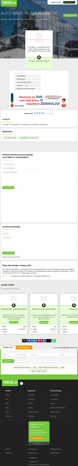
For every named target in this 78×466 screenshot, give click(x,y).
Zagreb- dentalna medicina (22, 367)
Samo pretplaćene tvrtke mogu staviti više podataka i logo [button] (39, 40)
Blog (44, 2)
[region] (39, 25)
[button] (44, 113)
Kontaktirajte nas (33, 453)
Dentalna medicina (33, 412)
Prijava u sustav (56, 2)
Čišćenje (30, 408)
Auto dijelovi (31, 395)
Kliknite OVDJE (6, 276)
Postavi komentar (8, 253)
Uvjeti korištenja (32, 449)
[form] (39, 360)
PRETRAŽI (8, 361)
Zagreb (7, 395)
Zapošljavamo (33, 458)
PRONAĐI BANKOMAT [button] (24, 347)
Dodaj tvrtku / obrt (69, 2)
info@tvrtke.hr (39, 443)
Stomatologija (54, 395)
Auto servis (31, 399)
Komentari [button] (50, 113)
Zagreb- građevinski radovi (39, 371)
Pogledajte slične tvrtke (70, 15)
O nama (7, 449)
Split (34, 367)
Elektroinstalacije (55, 412)
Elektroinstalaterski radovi (57, 408)
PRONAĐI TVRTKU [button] (8, 347)
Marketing (8, 453)
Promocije (38, 2)
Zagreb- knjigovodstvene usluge (48, 367)
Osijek (7, 408)
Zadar (7, 412)
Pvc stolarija (53, 399)
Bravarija (30, 403)
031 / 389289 (52, 332)
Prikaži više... (8, 416)
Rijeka (62, 367)
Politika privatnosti (55, 449)
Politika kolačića (54, 453)
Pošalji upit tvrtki (8, 187)
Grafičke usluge (33, 462)
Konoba (52, 403)
